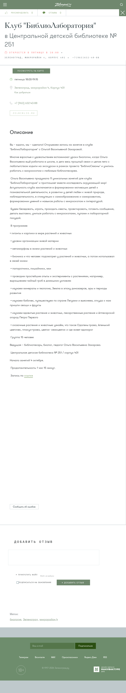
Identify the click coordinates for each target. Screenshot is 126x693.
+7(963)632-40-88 (86, 58)
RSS (105, 657)
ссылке (28, 375)
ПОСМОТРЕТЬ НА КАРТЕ (31, 71)
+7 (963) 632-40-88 (25, 103)
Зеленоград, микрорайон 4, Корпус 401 (39, 87)
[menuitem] (105, 657)
